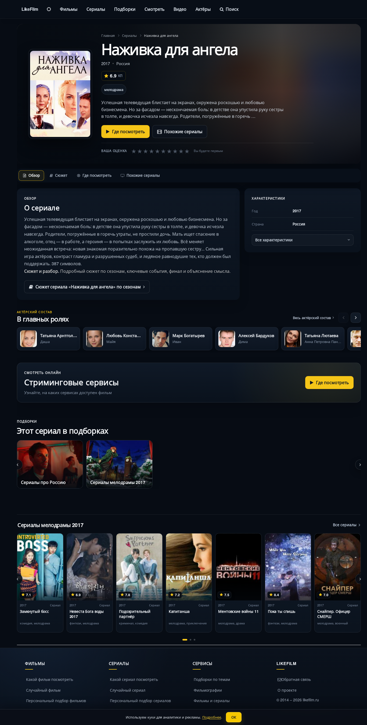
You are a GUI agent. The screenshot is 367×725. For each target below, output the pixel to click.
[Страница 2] (190, 640)
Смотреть (154, 9)
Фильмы (68, 9)
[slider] (160, 151)
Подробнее (211, 717)
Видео (180, 9)
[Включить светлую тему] (49, 9)
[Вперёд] (356, 318)
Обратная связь (296, 679)
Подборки (124, 9)
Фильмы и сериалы (212, 700)
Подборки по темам (212, 679)
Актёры (203, 9)
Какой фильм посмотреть (49, 679)
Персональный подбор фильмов (56, 700)
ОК (233, 717)
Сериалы (96, 9)
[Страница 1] (184, 640)
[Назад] (343, 318)
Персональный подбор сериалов (140, 700)
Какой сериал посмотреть (134, 679)
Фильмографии (208, 690)
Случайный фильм (43, 690)
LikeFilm (29, 9)
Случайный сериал (127, 690)
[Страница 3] (194, 640)
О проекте (287, 690)
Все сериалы (345, 524)
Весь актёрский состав (312, 317)
